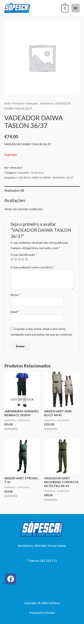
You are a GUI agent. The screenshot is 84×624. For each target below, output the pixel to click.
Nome (15, 295)
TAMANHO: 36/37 (62, 177)
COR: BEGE (24, 177)
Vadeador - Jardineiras (39, 103)
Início (7, 103)
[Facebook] (10, 578)
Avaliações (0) (14, 190)
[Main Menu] (76, 8)
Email (15, 311)
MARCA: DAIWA (41, 177)
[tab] (42, 190)
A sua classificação (24, 254)
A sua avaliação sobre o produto (33, 267)
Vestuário (18, 103)
